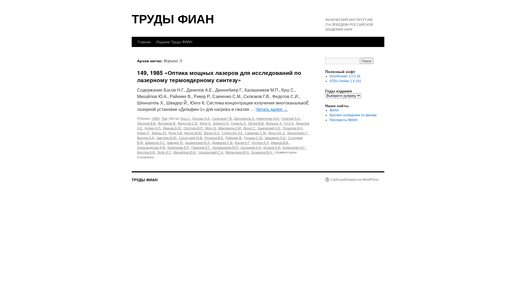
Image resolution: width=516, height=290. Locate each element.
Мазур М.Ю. (193, 132)
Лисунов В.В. (146, 123)
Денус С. (249, 128)
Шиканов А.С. (155, 142)
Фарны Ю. (159, 132)
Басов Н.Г (242, 142)
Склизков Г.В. (222, 118)
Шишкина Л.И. (275, 137)
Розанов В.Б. (214, 137)
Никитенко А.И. (268, 118)
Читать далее (272, 109)
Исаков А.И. (272, 147)
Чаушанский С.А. (211, 152)
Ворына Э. (274, 123)
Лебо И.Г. (164, 152)
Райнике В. (233, 137)
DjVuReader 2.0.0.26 (344, 76)
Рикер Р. (143, 132)
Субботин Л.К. (232, 132)
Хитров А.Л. (260, 142)
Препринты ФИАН (343, 120)
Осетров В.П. (193, 128)
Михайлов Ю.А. (184, 152)
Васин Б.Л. (212, 132)
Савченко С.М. (256, 132)
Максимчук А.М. (230, 128)
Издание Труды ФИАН (174, 41)
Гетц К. (289, 123)
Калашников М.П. (226, 147)
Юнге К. (205, 123)
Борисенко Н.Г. (294, 147)
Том (164, 118)
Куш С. (186, 118)
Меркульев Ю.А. (237, 152)
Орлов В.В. (256, 123)
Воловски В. (167, 123)
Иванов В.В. (280, 142)
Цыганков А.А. (251, 147)
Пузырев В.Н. (293, 128)
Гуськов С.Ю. (253, 137)
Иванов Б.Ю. (172, 128)
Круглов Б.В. (146, 152)
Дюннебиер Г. (297, 132)
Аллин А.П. (153, 128)
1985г (155, 118)
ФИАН (334, 110)
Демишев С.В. (222, 142)
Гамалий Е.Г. (201, 147)
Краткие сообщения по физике (353, 115)
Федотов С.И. (188, 123)
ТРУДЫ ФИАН (173, 18)
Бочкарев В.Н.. (262, 152)
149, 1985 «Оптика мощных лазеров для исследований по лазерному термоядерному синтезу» (219, 76)
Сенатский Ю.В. (191, 137)
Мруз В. (211, 128)
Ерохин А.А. (201, 118)
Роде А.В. (176, 132)
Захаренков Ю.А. (197, 142)
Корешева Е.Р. (178, 147)
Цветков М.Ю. (166, 137)
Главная (144, 41)
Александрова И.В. (151, 147)
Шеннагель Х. (244, 118)
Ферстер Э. (276, 132)
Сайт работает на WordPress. (355, 180)
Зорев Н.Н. (221, 123)
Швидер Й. (175, 142)
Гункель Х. (238, 123)
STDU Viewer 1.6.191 (345, 81)
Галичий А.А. (290, 118)
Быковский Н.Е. (269, 128)
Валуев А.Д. (146, 137)
